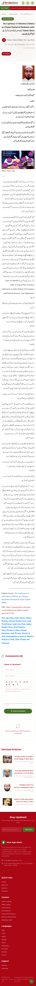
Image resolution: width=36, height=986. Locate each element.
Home (4, 14)
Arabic (4, 936)
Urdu (3, 930)
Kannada (5, 949)
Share (7, 54)
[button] (16, 682)
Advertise (5, 968)
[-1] (24, 682)
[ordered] (6, 684)
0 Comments (29, 48)
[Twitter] (8, 871)
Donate (4, 965)
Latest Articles (7, 901)
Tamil (3, 943)
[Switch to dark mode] (28, 3)
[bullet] (9, 684)
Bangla (4, 939)
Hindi (3, 933)
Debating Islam (7, 920)
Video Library (6, 904)
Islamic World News (8, 914)
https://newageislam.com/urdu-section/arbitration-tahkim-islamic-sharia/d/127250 (16, 610)
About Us (5, 885)
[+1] (27, 682)
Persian (4, 952)
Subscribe (28, 829)
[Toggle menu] (32, 3)
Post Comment (19, 711)
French (4, 955)
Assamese (5, 946)
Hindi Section (6, 911)
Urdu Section (13, 14)
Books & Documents (9, 917)
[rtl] (20, 682)
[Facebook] (3, 871)
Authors (4, 888)
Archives (5, 891)
